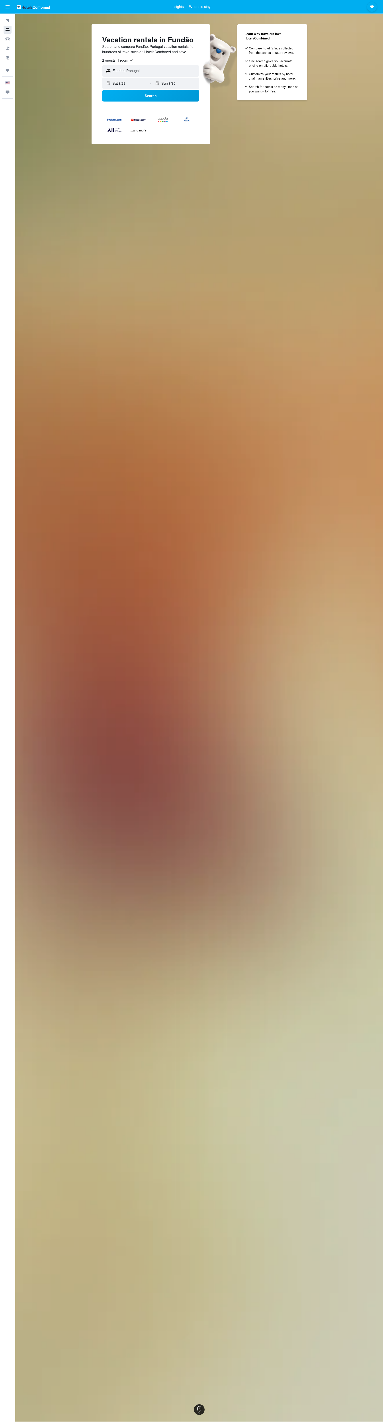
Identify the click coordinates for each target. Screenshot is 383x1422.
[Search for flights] (7, 20)
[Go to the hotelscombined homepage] (33, 7)
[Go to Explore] (7, 57)
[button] (7, 7)
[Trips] (7, 70)
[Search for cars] (7, 39)
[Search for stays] (7, 29)
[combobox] (117, 60)
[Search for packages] (7, 48)
